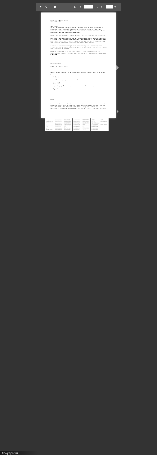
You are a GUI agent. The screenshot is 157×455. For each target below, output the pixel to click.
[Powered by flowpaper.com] (10, 451)
